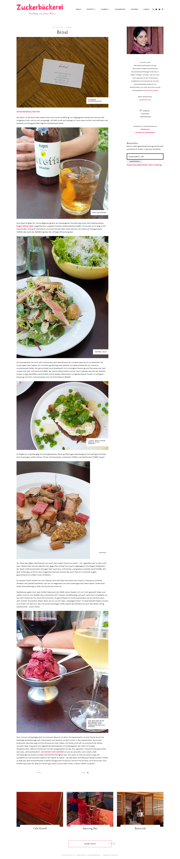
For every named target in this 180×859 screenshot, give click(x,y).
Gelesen (134, 9)
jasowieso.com (145, 100)
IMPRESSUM (145, 129)
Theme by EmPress (110, 855)
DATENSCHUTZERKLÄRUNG (145, 132)
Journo (104, 9)
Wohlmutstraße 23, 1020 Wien (28, 112)
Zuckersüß (120, 9)
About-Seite (153, 90)
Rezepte (90, 9)
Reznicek (140, 828)
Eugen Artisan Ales (25, 226)
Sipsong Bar (90, 828)
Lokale (146, 9)
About (78, 9)
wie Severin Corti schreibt (52, 752)
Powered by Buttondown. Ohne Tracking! (144, 165)
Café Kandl (40, 828)
